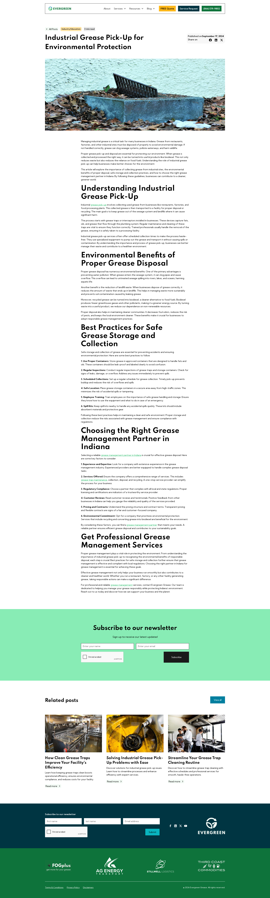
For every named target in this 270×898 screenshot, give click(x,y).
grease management (122, 584)
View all (217, 699)
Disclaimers (88, 887)
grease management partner (142, 524)
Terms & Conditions (54, 887)
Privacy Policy (73, 887)
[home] (60, 8)
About (107, 8)
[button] (120, 9)
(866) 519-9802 (211, 8)
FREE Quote (167, 8)
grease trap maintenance (94, 479)
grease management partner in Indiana (121, 455)
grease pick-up (98, 204)
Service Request (189, 8)
